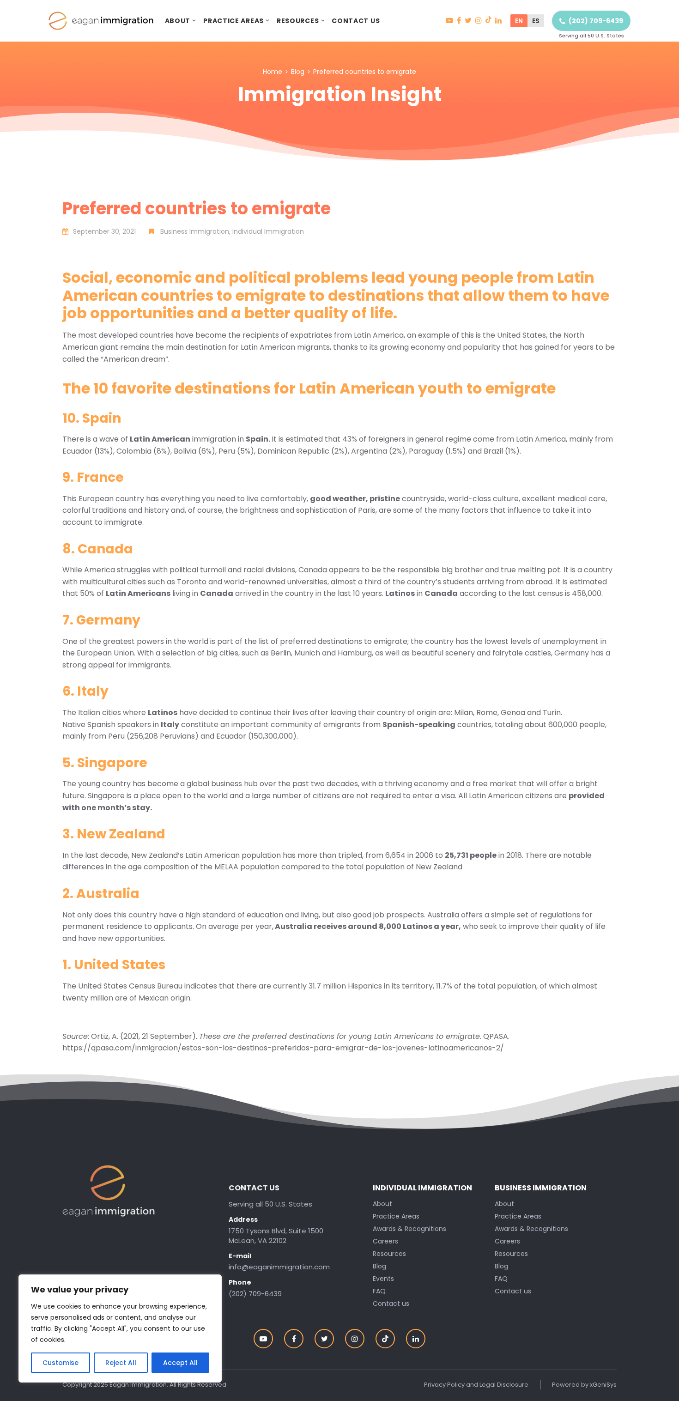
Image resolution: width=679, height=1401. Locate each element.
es (536, 20)
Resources (298, 20)
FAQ (501, 1278)
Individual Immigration (422, 1188)
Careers (507, 1241)
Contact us (356, 20)
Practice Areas (233, 20)
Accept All (180, 1362)
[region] (120, 1328)
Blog (297, 71)
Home (272, 71)
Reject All (120, 1362)
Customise (60, 1362)
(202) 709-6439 (596, 20)
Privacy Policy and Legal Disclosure (476, 1384)
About (178, 20)
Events (383, 1278)
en (519, 20)
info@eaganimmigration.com (279, 1267)
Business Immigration (541, 1188)
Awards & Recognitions (531, 1228)
